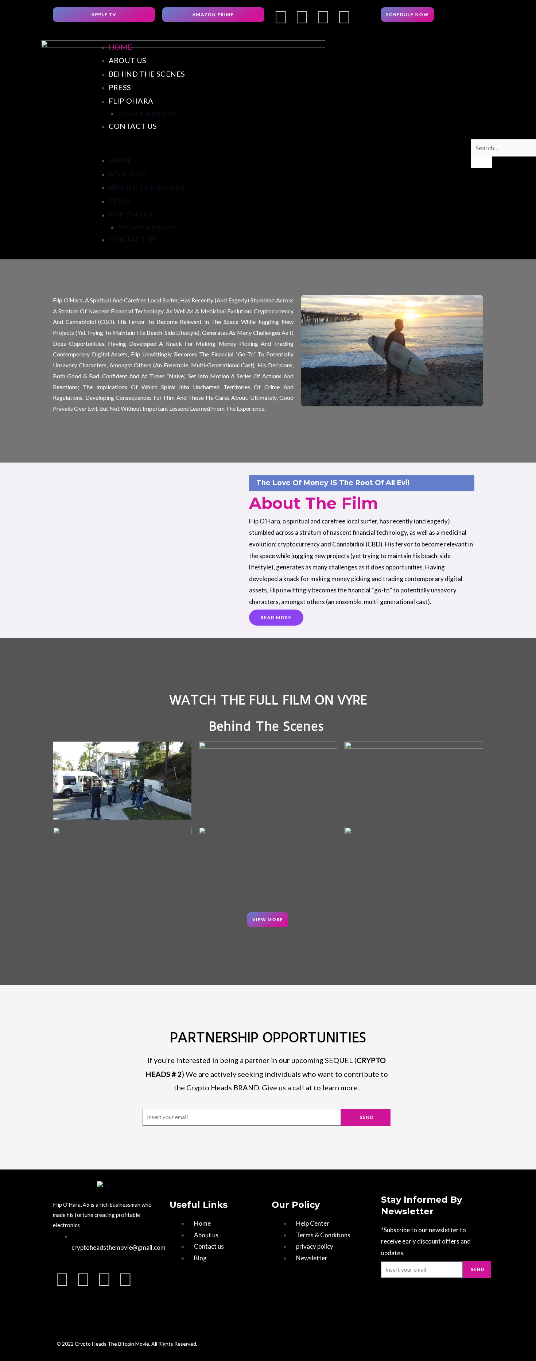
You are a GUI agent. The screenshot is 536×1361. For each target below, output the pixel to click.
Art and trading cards (147, 113)
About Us (128, 60)
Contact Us (133, 125)
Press (120, 87)
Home (120, 46)
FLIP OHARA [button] (131, 100)
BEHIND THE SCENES (147, 73)
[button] (280, 148)
